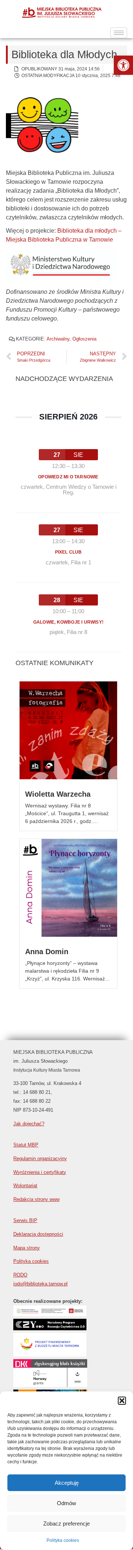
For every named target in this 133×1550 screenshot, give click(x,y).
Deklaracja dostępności (38, 1234)
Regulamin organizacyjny (40, 1158)
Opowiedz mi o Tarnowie (68, 476)
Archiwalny (58, 339)
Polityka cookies (63, 1540)
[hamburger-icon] (118, 32)
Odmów (66, 1503)
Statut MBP (25, 1145)
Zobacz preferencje (66, 1523)
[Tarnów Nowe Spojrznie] (50, 1385)
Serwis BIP (25, 1220)
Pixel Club (68, 552)
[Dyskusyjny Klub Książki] (50, 1367)
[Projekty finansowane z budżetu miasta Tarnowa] (49, 1354)
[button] (123, 65)
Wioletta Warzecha (58, 794)
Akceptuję (67, 1483)
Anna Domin (46, 951)
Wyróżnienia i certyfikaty (39, 1172)
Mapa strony (26, 1248)
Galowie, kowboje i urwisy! (68, 622)
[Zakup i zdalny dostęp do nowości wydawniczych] (49, 1314)
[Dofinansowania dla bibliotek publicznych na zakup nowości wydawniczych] (49, 1328)
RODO (20, 1275)
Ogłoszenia (84, 339)
